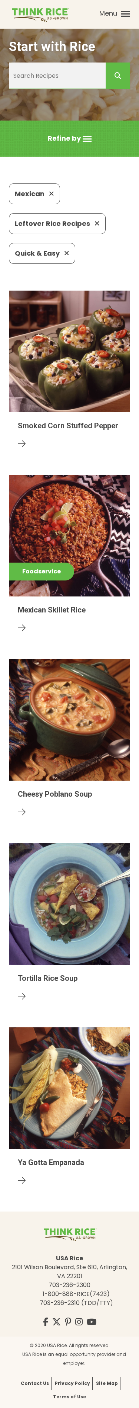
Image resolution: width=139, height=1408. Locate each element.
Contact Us (35, 1383)
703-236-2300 (69, 1285)
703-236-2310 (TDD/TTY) (76, 1303)
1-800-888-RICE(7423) (76, 1294)
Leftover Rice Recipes (53, 223)
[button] (70, 138)
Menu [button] (109, 13)
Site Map (107, 1383)
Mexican (30, 193)
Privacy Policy (72, 1383)
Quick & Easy (38, 253)
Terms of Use (69, 1396)
